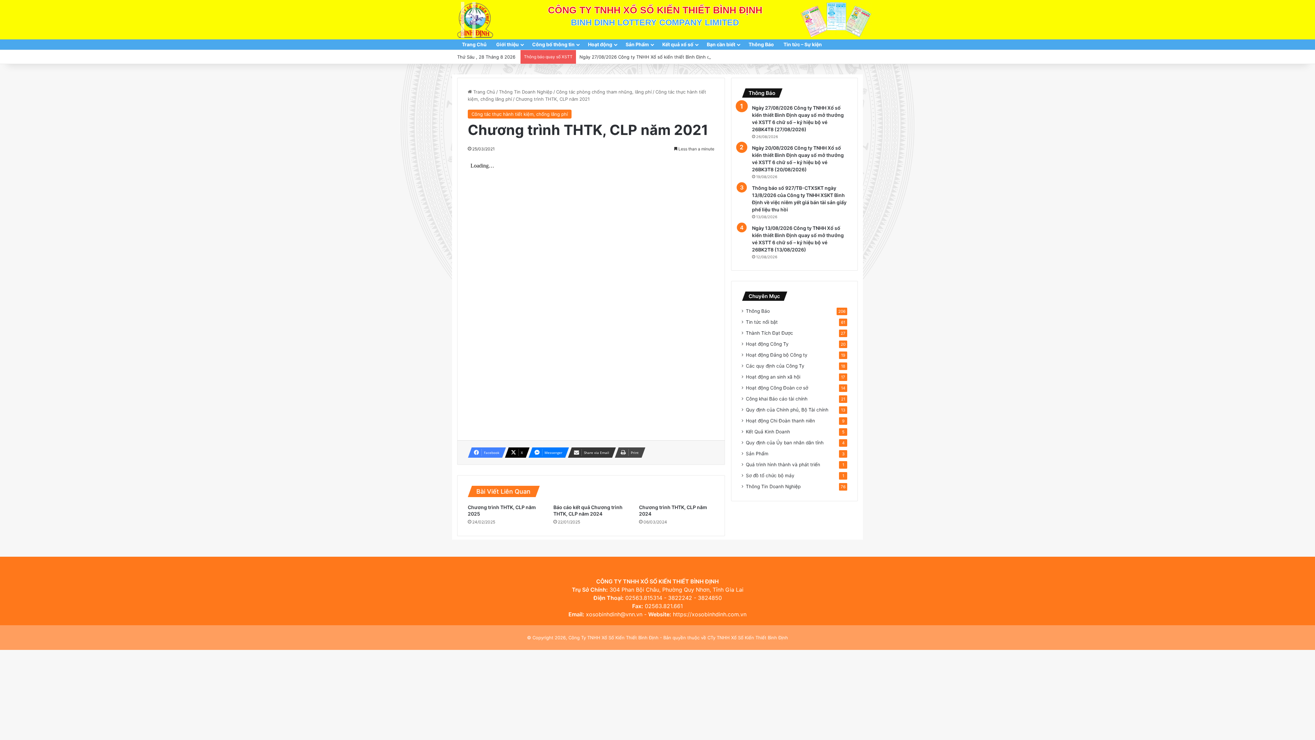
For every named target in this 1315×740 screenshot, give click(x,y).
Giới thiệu (507, 44)
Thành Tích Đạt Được (769, 333)
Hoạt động (600, 44)
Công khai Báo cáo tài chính (776, 399)
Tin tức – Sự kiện (803, 44)
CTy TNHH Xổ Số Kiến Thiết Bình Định (747, 637)
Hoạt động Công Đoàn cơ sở (777, 388)
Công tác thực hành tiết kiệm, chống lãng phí (520, 114)
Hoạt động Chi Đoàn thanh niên (780, 420)
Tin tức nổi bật (762, 322)
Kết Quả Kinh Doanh (768, 431)
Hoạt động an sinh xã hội (773, 377)
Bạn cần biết (721, 44)
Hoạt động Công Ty (767, 344)
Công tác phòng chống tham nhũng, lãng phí (604, 92)
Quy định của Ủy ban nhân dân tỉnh (785, 442)
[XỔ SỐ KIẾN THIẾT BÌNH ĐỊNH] (475, 20)
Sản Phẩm (637, 44)
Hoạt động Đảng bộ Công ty (776, 355)
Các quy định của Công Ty (775, 366)
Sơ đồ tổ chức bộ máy (770, 475)
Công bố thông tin (553, 44)
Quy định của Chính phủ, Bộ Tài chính (787, 409)
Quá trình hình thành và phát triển (783, 464)
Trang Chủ (474, 44)
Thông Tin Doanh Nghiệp (525, 92)
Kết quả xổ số (677, 44)
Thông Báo (761, 44)
